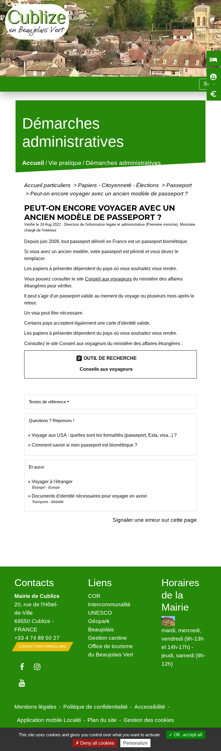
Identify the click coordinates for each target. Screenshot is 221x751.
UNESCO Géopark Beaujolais (101, 621)
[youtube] (22, 683)
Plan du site (102, 720)
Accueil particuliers (48, 185)
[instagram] (37, 667)
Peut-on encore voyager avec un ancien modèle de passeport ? (109, 193)
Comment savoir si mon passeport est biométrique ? (84, 445)
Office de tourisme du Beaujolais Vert (110, 650)
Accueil (33, 163)
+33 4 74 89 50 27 (37, 638)
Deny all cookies (96, 743)
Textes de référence (47, 401)
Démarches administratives (123, 163)
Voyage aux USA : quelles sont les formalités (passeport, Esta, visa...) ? (104, 435)
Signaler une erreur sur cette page (155, 520)
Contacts (34, 582)
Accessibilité (149, 706)
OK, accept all (187, 734)
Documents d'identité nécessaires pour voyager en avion (89, 496)
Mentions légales (35, 706)
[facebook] (22, 667)
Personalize (135, 743)
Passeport (179, 185)
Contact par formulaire (42, 647)
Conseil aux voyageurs (108, 278)
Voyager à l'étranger (52, 481)
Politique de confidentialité (95, 706)
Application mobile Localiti (49, 720)
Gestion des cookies (148, 720)
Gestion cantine (107, 638)
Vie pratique (64, 163)
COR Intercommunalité (109, 600)
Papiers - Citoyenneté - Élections (119, 185)
